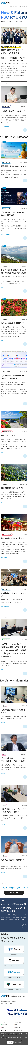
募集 (3, 1027)
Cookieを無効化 (18, 1042)
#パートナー (3, 669)
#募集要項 (3, 722)
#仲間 (2, 606)
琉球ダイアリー (18, 1027)
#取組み (8, 234)
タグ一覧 (4, 1030)
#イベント (3, 234)
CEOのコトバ (5, 1022)
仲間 (16, 1024)
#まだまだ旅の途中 (5, 126)
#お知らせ (19, 888)
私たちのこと (18, 1022)
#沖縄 (2, 287)
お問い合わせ (19, 1030)
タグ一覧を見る (14, 892)
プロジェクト (5, 1024)
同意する (10, 1042)
